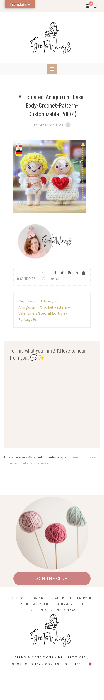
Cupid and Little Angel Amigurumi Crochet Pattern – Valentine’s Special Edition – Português (44, 310)
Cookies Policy (26, 664)
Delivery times (72, 657)
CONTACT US (56, 664)
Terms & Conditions (34, 657)
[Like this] (43, 279)
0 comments (26, 278)
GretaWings (49, 124)
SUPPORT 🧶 (82, 664)
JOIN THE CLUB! (52, 578)
